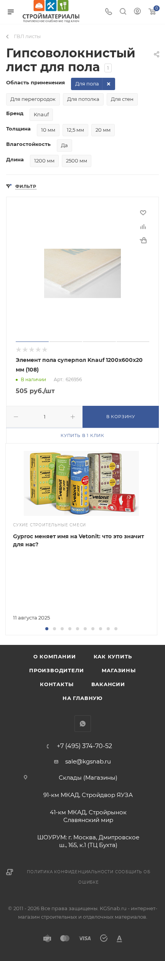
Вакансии (108, 684)
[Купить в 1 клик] (143, 240)
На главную (82, 698)
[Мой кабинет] (137, 12)
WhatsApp (82, 723)
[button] (47, 628)
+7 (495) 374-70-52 (84, 746)
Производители (56, 670)
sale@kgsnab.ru (88, 761)
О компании (54, 656)
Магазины (119, 670)
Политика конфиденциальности (70, 871)
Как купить (113, 656)
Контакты (56, 684)
